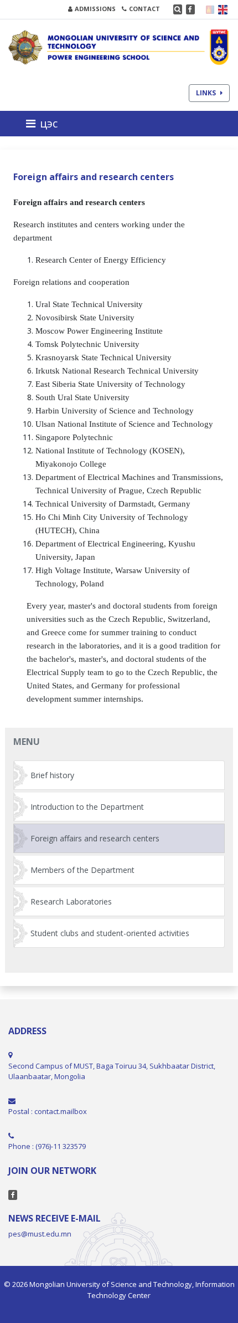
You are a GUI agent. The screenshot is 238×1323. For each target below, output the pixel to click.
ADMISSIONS (95, 8)
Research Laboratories (71, 901)
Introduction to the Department (87, 806)
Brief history (52, 775)
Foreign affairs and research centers (94, 838)
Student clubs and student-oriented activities (109, 933)
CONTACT (144, 8)
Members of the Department (82, 870)
